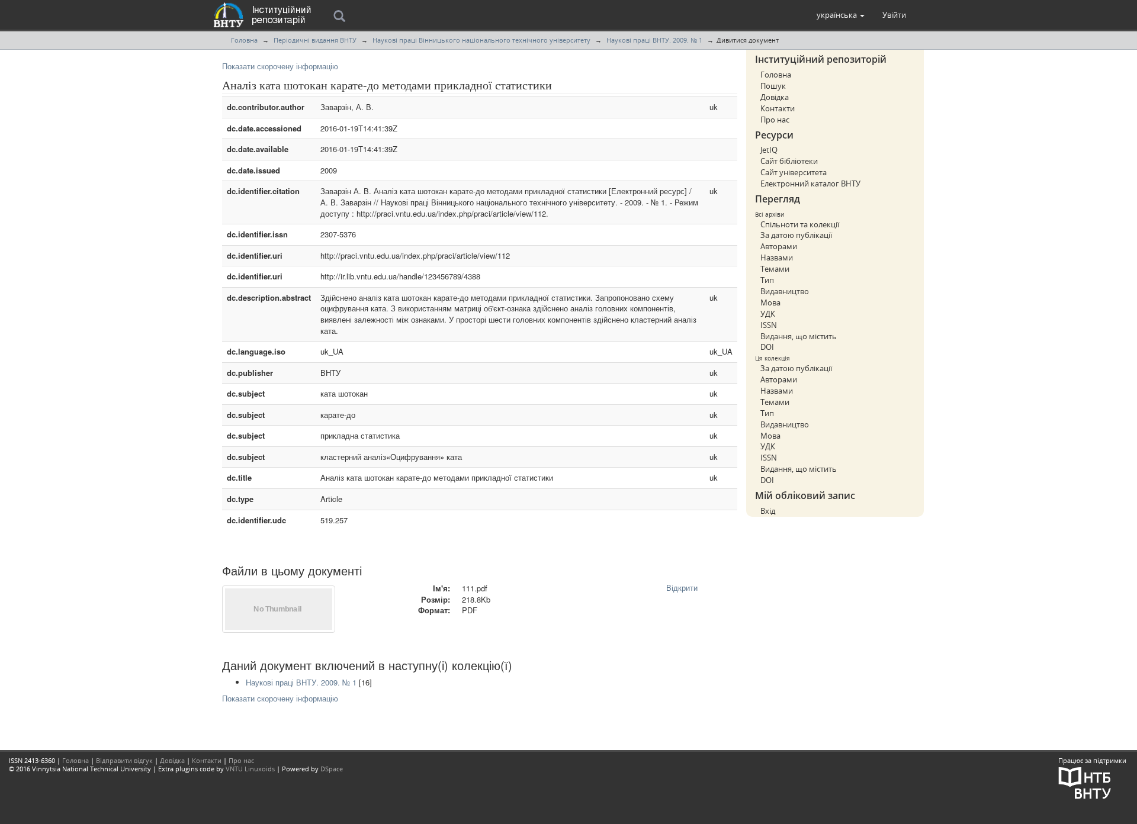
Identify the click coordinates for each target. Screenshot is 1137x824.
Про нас (774, 119)
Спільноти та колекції (799, 224)
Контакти (777, 108)
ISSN (768, 325)
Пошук (773, 86)
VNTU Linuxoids (250, 768)
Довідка (774, 97)
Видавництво (784, 291)
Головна (244, 40)
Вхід (767, 511)
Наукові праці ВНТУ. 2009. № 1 (654, 40)
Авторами (778, 246)
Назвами (776, 257)
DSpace (331, 768)
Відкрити (682, 587)
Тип (767, 280)
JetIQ (769, 149)
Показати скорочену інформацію (280, 66)
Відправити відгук (124, 760)
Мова (770, 302)
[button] (840, 15)
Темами (774, 268)
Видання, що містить (798, 336)
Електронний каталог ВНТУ (810, 183)
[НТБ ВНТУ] (1085, 782)
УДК (767, 313)
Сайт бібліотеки (789, 161)
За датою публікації (796, 235)
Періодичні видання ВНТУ (315, 40)
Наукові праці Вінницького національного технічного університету (481, 40)
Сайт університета (793, 172)
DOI (767, 347)
